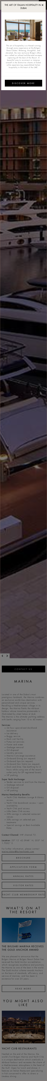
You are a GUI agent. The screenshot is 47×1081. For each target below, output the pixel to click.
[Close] (42, 4)
